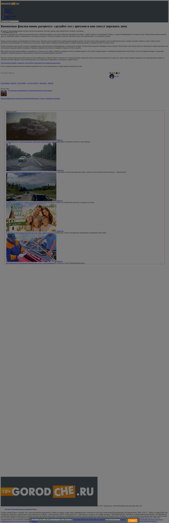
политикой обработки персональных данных (89, 519)
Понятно (132, 520)
